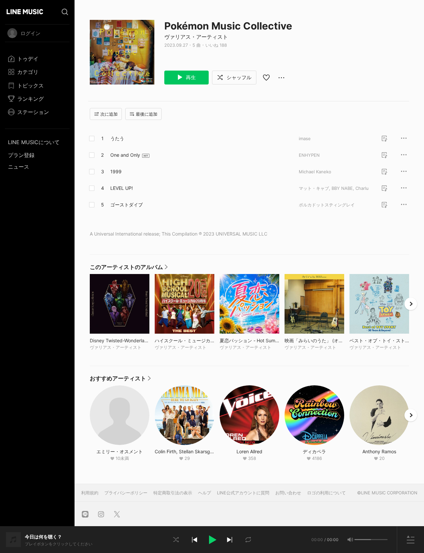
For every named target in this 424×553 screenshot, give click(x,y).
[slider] (362, 539)
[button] (212, 539)
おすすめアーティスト (120, 380)
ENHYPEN (309, 155)
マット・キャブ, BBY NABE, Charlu (334, 188)
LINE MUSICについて (34, 142)
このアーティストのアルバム (129, 268)
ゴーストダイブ (126, 204)
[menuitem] (37, 58)
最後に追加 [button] (146, 114)
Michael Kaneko (315, 171)
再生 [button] (190, 77)
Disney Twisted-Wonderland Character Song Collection (119, 340)
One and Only (125, 155)
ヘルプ (204, 492)
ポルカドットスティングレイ (327, 204)
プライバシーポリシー (125, 492)
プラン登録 (21, 155)
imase (305, 138)
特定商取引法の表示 (172, 492)
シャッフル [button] (238, 77)
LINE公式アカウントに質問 (243, 492)
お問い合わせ (288, 492)
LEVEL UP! (121, 188)
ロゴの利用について (326, 492)
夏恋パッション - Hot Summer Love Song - (249, 340)
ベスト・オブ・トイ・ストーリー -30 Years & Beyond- (379, 340)
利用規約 (89, 492)
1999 (116, 171)
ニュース (18, 166)
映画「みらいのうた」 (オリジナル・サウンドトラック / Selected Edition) (314, 340)
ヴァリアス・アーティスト (196, 36)
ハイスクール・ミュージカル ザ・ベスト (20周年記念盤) (184, 340)
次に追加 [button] (109, 114)
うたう (117, 138)
